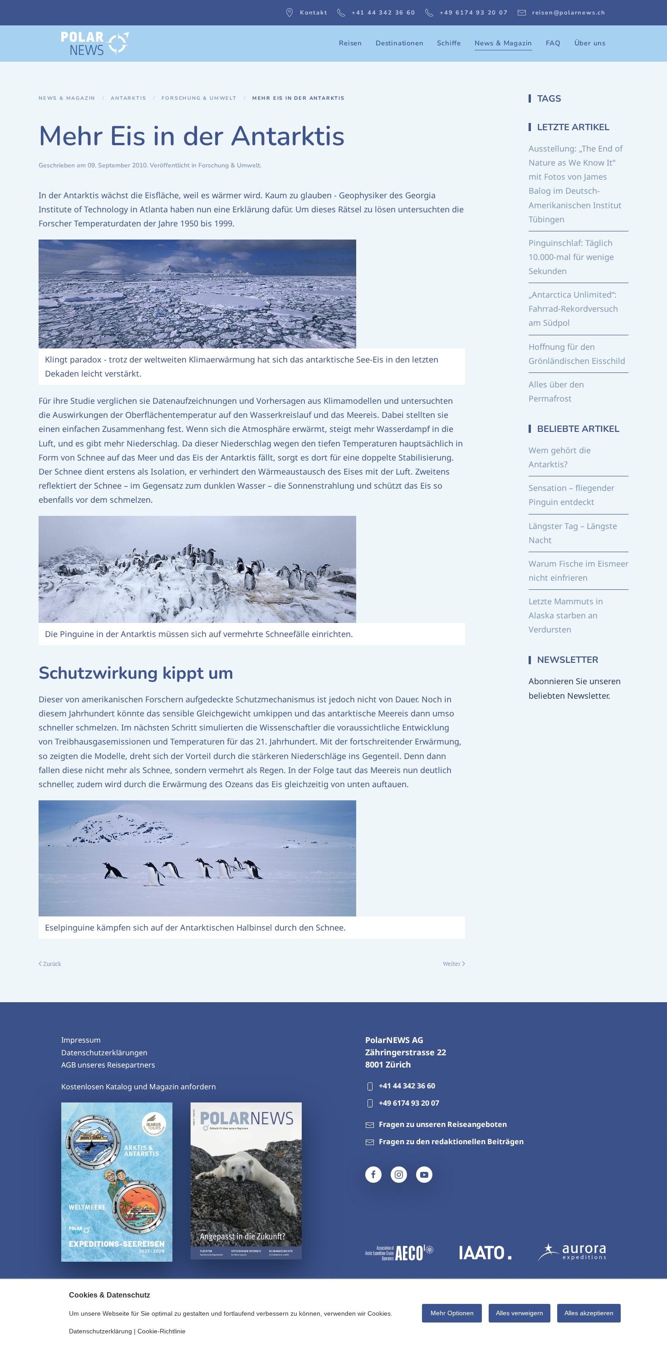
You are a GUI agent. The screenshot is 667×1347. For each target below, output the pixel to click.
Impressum (81, 1040)
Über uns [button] (590, 43)
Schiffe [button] (449, 43)
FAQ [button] (553, 43)
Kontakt (314, 13)
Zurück (52, 964)
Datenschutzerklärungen (104, 1053)
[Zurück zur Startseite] (95, 43)
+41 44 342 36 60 (384, 13)
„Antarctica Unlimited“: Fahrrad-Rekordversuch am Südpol (573, 308)
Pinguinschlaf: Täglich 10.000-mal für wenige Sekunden (571, 256)
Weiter (452, 964)
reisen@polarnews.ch (569, 13)
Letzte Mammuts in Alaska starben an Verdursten (566, 615)
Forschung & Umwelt (229, 165)
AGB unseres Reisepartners (108, 1065)
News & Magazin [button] (503, 43)
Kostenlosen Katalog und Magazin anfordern (138, 1087)
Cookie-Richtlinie (161, 1331)
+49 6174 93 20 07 (474, 13)
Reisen (350, 43)
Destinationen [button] (399, 43)
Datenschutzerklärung (100, 1331)
